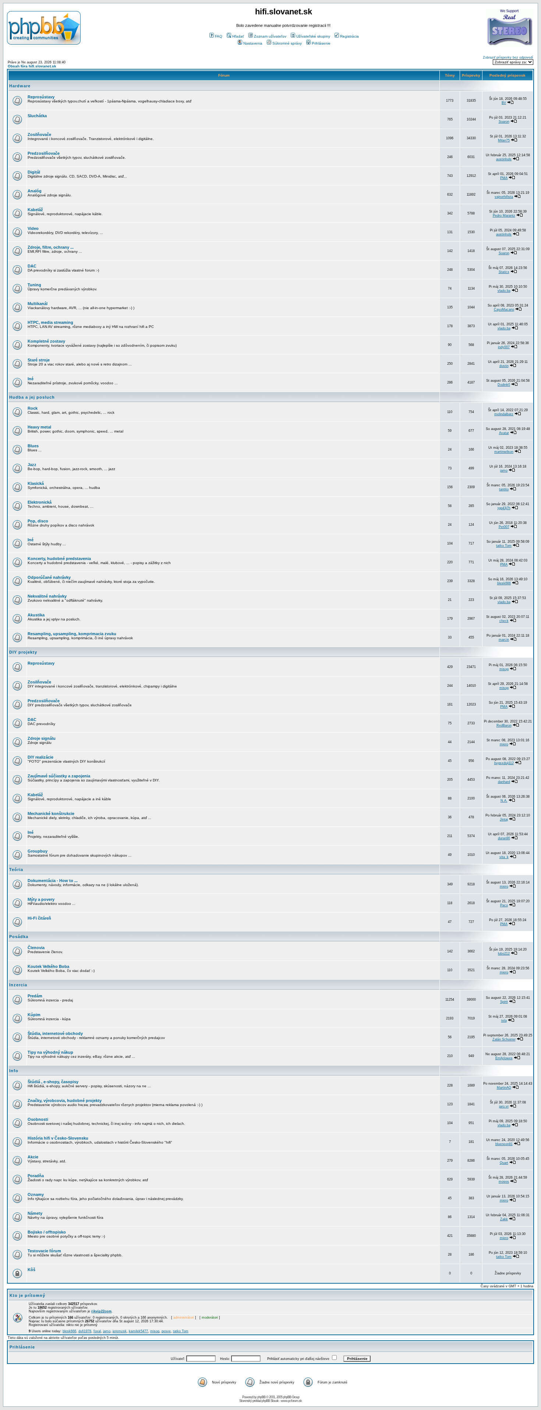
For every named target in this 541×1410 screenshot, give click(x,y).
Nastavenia (252, 43)
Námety (35, 1213)
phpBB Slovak (270, 1401)
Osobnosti (38, 1119)
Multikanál (37, 303)
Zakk (504, 1219)
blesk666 (504, 583)
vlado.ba (504, 291)
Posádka (18, 936)
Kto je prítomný (27, 1295)
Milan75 (504, 140)
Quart (504, 1163)
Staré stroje (39, 360)
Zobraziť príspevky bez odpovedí (508, 57)
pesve (166, 1331)
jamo (504, 470)
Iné (30, 379)
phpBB (261, 1397)
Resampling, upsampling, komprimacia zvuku (72, 633)
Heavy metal (39, 427)
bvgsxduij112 (504, 763)
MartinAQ (504, 1087)
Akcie (33, 1157)
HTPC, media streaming (50, 322)
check (504, 621)
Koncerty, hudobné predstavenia (59, 558)
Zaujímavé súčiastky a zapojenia (59, 776)
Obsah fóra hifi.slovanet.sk (32, 66)
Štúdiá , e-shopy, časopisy (53, 1082)
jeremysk (120, 1331)
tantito (504, 489)
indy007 (504, 347)
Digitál (34, 172)
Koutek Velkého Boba (48, 966)
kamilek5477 (138, 1331)
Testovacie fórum (44, 1251)
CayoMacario (504, 309)
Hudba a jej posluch (32, 397)
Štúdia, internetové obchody (55, 1033)
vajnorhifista (504, 197)
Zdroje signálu (42, 738)
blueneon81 (504, 1144)
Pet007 (504, 527)
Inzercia (18, 985)
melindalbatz (503, 414)
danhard (504, 782)
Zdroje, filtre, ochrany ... (51, 247)
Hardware (20, 86)
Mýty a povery (41, 899)
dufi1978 (84, 1331)
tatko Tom (504, 545)
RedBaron (504, 725)
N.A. (504, 800)
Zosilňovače (39, 134)
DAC (32, 266)
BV (504, 103)
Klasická (36, 483)
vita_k (504, 857)
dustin (504, 366)
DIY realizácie (40, 757)
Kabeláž (35, 209)
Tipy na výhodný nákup (50, 1052)
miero (504, 744)
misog (504, 669)
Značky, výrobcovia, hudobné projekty (65, 1100)
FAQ (218, 36)
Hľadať (238, 36)
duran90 (504, 838)
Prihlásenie (321, 43)
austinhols (504, 159)
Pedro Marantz (504, 215)
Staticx (504, 272)
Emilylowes (504, 1058)
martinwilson (503, 452)
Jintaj (504, 819)
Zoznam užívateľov (270, 36)
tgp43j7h (504, 508)
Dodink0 (504, 384)
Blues (33, 446)
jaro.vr (504, 1106)
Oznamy (36, 1194)
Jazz (32, 464)
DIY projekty (23, 652)
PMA (504, 178)
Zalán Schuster (504, 1039)
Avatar (504, 433)
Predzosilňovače (44, 153)
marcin (504, 639)
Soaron (504, 121)
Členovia (36, 947)
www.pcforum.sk (291, 1401)
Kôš (31, 1269)
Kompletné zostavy (46, 341)
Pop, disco (38, 521)
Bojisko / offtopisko (47, 1232)
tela (504, 1020)
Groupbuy (37, 851)
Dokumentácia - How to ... (53, 880)
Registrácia (349, 36)
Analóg (35, 191)
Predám (35, 996)
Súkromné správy (287, 43)
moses (504, 1181)
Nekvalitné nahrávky (47, 596)
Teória (16, 869)
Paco (504, 905)
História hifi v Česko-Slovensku (58, 1138)
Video (33, 228)
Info (13, 1070)
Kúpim (34, 1014)
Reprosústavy (41, 97)
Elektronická (40, 502)
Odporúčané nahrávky (49, 577)
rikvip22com (101, 1311)
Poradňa (36, 1175)
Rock (33, 408)
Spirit (504, 1002)
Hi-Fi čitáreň (39, 918)
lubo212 (504, 953)
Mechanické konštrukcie (51, 813)
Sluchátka (37, 115)
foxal (97, 1331)
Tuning (34, 285)
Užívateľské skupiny (313, 36)
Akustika (36, 615)
